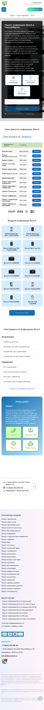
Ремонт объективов (9, 568)
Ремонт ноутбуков (8, 562)
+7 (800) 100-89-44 (34, 9)
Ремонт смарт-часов (9, 522)
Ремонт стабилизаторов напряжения (15, 536)
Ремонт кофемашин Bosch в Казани (15, 613)
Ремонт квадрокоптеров (10, 571)
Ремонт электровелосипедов (12, 586)
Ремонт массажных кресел (11, 531)
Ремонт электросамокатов (11, 589)
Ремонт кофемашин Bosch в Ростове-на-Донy (18, 604)
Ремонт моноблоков (9, 577)
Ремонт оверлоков (8, 580)
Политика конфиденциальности (13, 623)
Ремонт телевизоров (9, 551)
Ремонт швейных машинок (11, 583)
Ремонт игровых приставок (11, 560)
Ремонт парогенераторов (11, 525)
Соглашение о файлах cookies (12, 626)
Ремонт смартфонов (9, 519)
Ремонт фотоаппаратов (10, 565)
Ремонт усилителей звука (11, 548)
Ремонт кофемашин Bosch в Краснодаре (16, 601)
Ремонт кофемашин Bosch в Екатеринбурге (17, 610)
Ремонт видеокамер (9, 557)
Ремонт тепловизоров (9, 591)
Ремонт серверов (8, 539)
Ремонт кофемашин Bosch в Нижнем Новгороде (19, 607)
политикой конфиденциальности (16, 114)
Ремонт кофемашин (8, 534)
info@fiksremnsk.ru (9, 656)
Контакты (6, 642)
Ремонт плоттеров (8, 545)
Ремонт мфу (6, 542)
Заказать (36, 151)
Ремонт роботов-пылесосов (12, 528)
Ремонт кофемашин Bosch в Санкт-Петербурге (19, 619)
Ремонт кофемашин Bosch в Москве (15, 616)
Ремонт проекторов (9, 554)
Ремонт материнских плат (11, 574)
